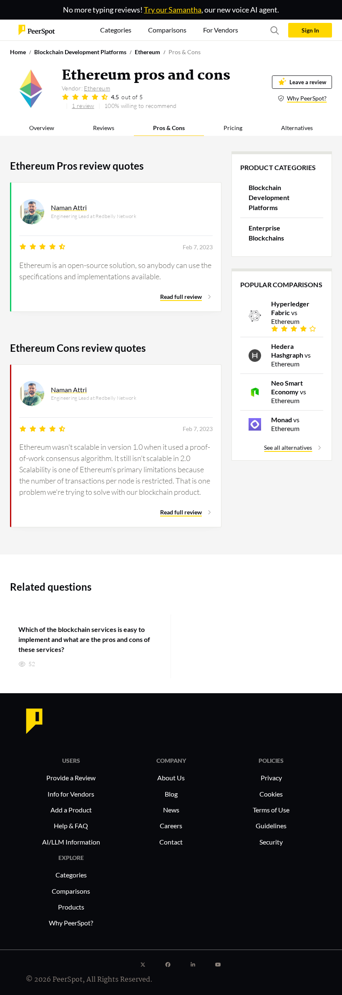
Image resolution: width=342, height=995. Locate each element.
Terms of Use (271, 810)
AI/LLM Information (71, 842)
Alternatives (297, 127)
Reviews (103, 127)
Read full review (181, 296)
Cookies (271, 794)
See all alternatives (288, 447)
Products (71, 907)
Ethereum (97, 88)
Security (271, 842)
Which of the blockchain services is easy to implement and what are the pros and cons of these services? (84, 639)
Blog (171, 794)
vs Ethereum (290, 312)
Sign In (310, 30)
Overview (41, 127)
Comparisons (71, 891)
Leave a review (307, 82)
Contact (171, 842)
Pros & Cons (169, 127)
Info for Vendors (71, 794)
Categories (71, 875)
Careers (171, 826)
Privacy (271, 778)
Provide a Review (71, 778)
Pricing (233, 127)
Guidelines (271, 826)
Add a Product (71, 810)
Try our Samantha (172, 9)
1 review (83, 105)
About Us (171, 778)
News (171, 810)
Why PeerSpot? (307, 98)
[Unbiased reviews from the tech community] (36, 29)
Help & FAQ (71, 826)
